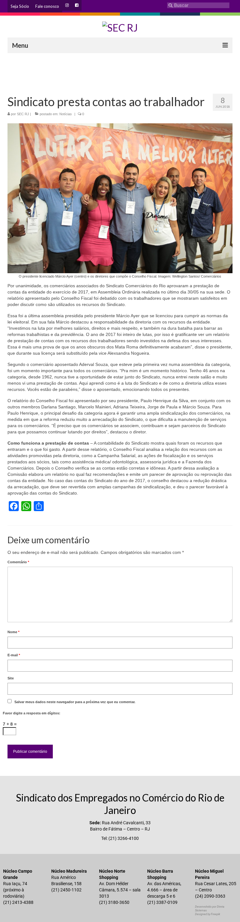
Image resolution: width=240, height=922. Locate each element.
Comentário (18, 562)
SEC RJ (23, 114)
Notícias (65, 114)
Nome (13, 632)
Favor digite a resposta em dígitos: (31, 713)
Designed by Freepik (207, 914)
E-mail (14, 655)
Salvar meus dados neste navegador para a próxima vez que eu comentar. (74, 702)
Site (11, 678)
